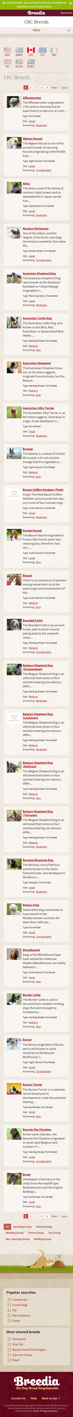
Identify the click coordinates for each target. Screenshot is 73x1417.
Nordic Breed (36, 251)
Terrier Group (36, 1233)
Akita (26, 184)
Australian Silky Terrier (38, 408)
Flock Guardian (37, 296)
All (7, 1227)
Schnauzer (19, 1339)
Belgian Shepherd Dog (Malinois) (38, 765)
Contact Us (18, 1398)
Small (32, 121)
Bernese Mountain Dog (38, 860)
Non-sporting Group (18, 1239)
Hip (14, 1310)
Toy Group (54, 1233)
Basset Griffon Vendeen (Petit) (43, 490)
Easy (38, 350)
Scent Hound (35, 508)
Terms (36, 1411)
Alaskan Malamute (35, 228)
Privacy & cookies (48, 1411)
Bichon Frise (31, 905)
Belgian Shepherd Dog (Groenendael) (38, 667)
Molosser (33, 882)
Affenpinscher (32, 98)
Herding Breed (36, 340)
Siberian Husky (22, 1355)
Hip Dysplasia (21, 1315)
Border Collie (31, 995)
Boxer (27, 1174)
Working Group (15, 1233)
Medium (33, 346)
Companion (20, 1300)
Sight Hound (35, 161)
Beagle (27, 575)
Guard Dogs (20, 1305)
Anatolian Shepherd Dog (39, 273)
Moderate (41, 125)
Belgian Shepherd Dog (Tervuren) (38, 813)
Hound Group (44, 1227)
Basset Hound (32, 531)
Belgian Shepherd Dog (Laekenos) (38, 716)
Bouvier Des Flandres (37, 1130)
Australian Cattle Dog (37, 318)
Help (34, 1398)
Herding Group (42, 1239)
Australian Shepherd (37, 363)
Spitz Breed (35, 206)
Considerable (43, 170)
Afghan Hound (32, 139)
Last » (64, 87)
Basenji (28, 449)
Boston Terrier (32, 1085)
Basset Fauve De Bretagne (29, 1350)
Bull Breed (34, 1107)
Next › (55, 87)
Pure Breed (34, 116)
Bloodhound (31, 950)
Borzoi (27, 1040)
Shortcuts (66, 13)
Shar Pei (17, 1344)
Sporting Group (22, 1227)
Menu (36, 30)
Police (16, 1321)
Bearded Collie (33, 620)
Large (32, 166)
